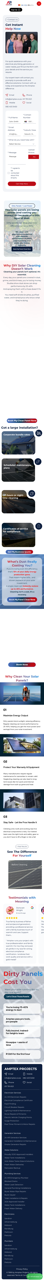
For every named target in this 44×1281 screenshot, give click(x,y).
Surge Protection (11, 1121)
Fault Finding (10, 1104)
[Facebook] (28, 9)
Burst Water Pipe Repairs (15, 1191)
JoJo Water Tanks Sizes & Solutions (19, 1161)
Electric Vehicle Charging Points (18, 1117)
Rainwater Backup (12, 1168)
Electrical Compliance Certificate (18, 1100)
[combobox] (22, 144)
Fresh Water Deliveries (14, 1165)
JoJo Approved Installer (14, 1202)
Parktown (8, 1232)
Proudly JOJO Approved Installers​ (18, 1154)
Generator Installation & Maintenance (20, 1141)
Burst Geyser (9, 1195)
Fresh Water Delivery (13, 1208)
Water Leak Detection (13, 1185)
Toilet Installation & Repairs (15, 1198)
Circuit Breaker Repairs (14, 1107)
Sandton (8, 1218)
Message (12, 153)
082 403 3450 (11, 107)
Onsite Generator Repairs (15, 1144)
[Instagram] (24, 9)
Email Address (11, 128)
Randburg (8, 1229)
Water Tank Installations (14, 1205)
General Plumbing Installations (17, 1188)
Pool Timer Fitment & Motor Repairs (19, 1124)
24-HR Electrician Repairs (15, 1097)
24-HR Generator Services (15, 1138)
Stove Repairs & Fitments (15, 1114)
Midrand (8, 1225)
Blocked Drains (10, 1181)
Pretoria (7, 1235)
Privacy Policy (22, 1269)
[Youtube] (32, 9)
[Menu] (39, 3)
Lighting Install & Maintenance (17, 1111)
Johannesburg (10, 1222)
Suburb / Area (29, 130)
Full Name (13, 118)
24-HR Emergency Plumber (16, 1178)
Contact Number (27, 116)
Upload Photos (31, 151)
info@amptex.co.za (13, 99)
